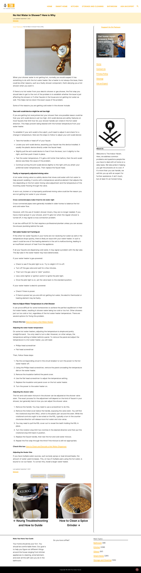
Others (96, 551)
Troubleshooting (56, 476)
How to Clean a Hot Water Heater (39, 322)
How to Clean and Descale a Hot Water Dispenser (46, 446)
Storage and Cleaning (102, 560)
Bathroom (15, 20)
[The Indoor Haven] (18, 6)
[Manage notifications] (137, 569)
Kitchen (97, 547)
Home (14, 26)
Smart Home (99, 556)
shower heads (38, 476)
